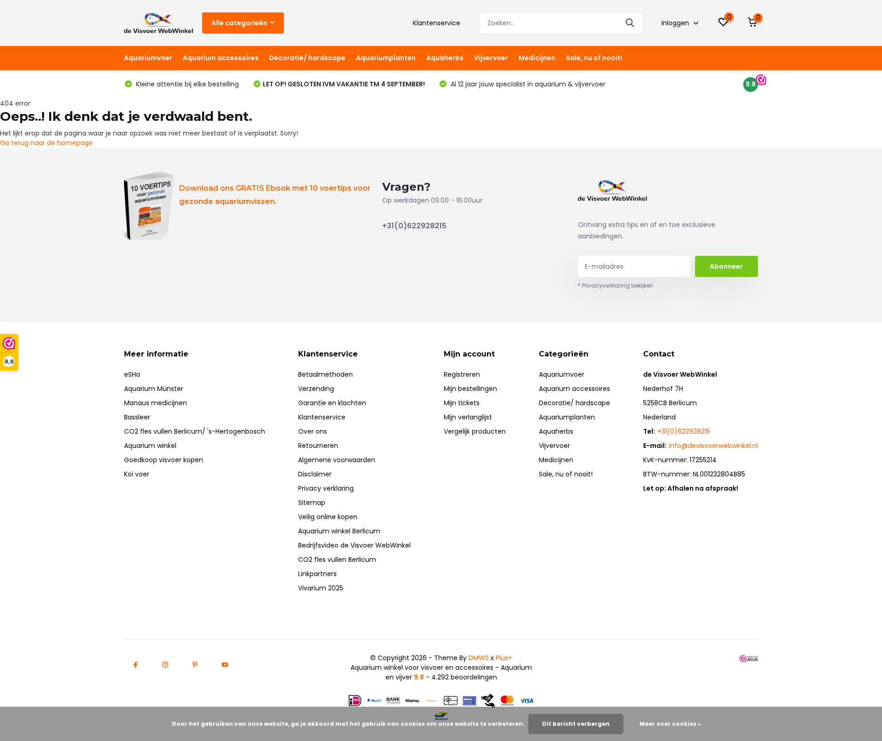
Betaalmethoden (325, 374)
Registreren (462, 374)
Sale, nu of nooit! (594, 57)
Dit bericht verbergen (576, 724)
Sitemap (311, 502)
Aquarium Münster (153, 388)
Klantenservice (436, 23)
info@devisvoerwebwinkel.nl (713, 445)
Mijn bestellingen (470, 388)
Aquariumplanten (386, 57)
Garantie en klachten (332, 402)
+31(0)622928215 (414, 226)
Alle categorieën (239, 23)
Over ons (312, 431)
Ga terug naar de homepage (46, 142)
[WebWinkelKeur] (749, 658)
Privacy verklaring (326, 488)
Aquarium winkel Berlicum (339, 531)
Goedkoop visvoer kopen (163, 459)
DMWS (479, 657)
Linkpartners (317, 573)
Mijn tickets (462, 402)
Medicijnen (537, 57)
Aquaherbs (445, 57)
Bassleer (137, 417)
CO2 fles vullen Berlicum (337, 559)
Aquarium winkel (150, 445)
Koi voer (136, 474)
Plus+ (504, 657)
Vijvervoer (491, 57)
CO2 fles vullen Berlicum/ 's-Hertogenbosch (194, 431)
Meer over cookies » (670, 724)
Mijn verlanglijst (468, 417)
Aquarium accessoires (221, 57)
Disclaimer (315, 474)
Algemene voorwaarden (336, 459)
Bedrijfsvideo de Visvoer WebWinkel (354, 545)
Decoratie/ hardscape (307, 57)
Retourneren (318, 445)
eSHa (132, 374)
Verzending (316, 388)
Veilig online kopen (327, 516)
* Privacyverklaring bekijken (615, 285)
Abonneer (726, 266)
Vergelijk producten (475, 431)
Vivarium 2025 (320, 588)
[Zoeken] (630, 23)
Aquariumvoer (148, 57)
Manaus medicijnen (155, 402)
